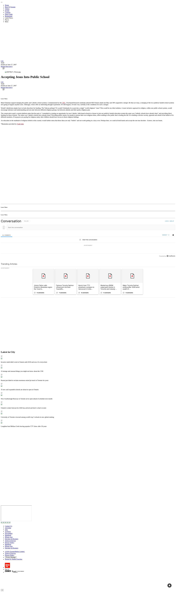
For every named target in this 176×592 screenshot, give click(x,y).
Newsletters (8, 533)
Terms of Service (10, 541)
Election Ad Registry (11, 539)
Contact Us (8, 526)
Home (7, 5)
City (2, 61)
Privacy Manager (11, 557)
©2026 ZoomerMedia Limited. (15, 551)
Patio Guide (9, 14)
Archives (8, 531)
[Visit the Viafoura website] (171, 256)
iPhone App (9, 537)
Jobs (6, 530)
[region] (88, 238)
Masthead (8, 535)
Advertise (8, 528)
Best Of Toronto (10, 7)
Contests (7, 12)
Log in (167, 221)
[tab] (6, 235)
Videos (7, 9)
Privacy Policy (9, 542)
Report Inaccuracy (7, 66)
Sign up (172, 221)
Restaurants (8, 16)
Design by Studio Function (13, 559)
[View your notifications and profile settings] (173, 235)
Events (7, 11)
